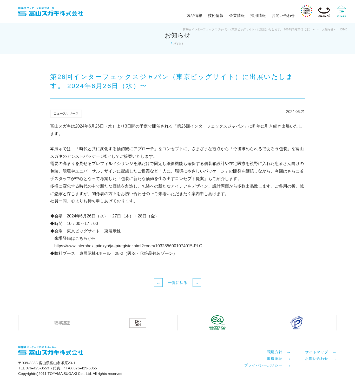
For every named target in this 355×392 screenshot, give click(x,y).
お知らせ (327, 29)
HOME (343, 29)
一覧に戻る (177, 282)
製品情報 (194, 15)
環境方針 (274, 351)
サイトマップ (316, 351)
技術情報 (215, 15)
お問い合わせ (283, 15)
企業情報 (237, 15)
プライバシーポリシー (263, 365)
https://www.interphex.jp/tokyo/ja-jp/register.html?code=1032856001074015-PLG (128, 246)
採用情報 (258, 15)
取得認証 (274, 358)
